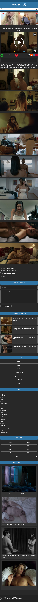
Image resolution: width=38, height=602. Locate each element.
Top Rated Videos (19, 376)
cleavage (3, 410)
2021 (28, 449)
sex (1, 397)
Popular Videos (19, 372)
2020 (10, 453)
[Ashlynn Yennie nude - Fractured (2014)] (19, 491)
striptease (3, 430)
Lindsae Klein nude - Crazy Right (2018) (13, 524)
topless (2, 395)
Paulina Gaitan (10, 268)
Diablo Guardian (11, 270)
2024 (10, 446)
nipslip (2, 425)
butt (1, 399)
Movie (19, 365)
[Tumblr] (34, 55)
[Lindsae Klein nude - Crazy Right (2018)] (19, 522)
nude (2, 393)
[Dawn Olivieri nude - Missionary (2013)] (19, 586)
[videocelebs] (19, 6)
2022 (10, 449)
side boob (3, 414)
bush (2, 408)
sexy (1, 401)
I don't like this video (16, 55)
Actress (19, 361)
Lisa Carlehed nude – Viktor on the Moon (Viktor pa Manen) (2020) (18, 556)
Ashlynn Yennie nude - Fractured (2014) (13, 493)
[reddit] (31, 55)
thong (2, 421)
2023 (28, 446)
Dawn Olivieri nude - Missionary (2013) (13, 588)
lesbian (2, 417)
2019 (28, 453)
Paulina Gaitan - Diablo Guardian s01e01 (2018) (24, 347)
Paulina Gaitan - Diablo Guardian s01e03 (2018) (24, 319)
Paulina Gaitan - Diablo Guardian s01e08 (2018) (24, 338)
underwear (3, 404)
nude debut (4, 432)
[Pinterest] (36, 55)
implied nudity (4, 428)
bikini (2, 412)
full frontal (3, 406)
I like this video (1, 55)
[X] (29, 55)
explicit (2, 423)
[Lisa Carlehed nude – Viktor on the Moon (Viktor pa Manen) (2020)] (19, 553)
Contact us (19, 379)
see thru (2, 419)
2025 (28, 442)
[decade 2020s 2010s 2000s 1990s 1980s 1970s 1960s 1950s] (19, 456)
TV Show (19, 369)
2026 (10, 442)
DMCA (19, 383)
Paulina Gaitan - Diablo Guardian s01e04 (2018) (24, 328)
